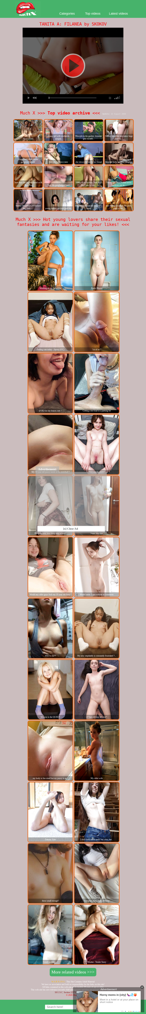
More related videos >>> (73, 972)
